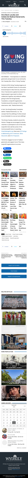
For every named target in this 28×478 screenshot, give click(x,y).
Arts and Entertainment (14, 380)
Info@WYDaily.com (16, 469)
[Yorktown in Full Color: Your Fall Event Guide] (14, 318)
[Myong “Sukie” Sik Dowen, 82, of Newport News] (14, 393)
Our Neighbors (16, 10)
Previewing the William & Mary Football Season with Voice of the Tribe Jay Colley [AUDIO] (14, 306)
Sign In (14, 1)
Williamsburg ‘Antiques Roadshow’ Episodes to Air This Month (14, 382)
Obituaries (14, 395)
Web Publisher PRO (18, 476)
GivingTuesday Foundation (7, 236)
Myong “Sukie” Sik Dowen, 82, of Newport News (14, 398)
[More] (19, 26)
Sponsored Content (8, 10)
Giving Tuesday (8, 234)
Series (13, 365)
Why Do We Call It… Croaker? (14, 367)
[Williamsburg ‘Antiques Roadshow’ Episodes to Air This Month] (14, 377)
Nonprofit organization (14, 238)
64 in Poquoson (14, 136)
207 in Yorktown (14, 133)
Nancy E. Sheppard (5, 238)
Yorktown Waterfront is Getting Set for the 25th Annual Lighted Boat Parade (7, 256)
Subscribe (21, 1)
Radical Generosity (5, 240)
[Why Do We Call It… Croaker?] (14, 361)
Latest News (15, 236)
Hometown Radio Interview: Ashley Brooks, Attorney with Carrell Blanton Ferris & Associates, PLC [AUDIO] (14, 346)
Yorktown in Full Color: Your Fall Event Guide (14, 331)
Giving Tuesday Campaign (17, 234)
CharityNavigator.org (7, 131)
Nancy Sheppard (6, 21)
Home (2, 10)
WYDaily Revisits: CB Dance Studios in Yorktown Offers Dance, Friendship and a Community (21, 256)
